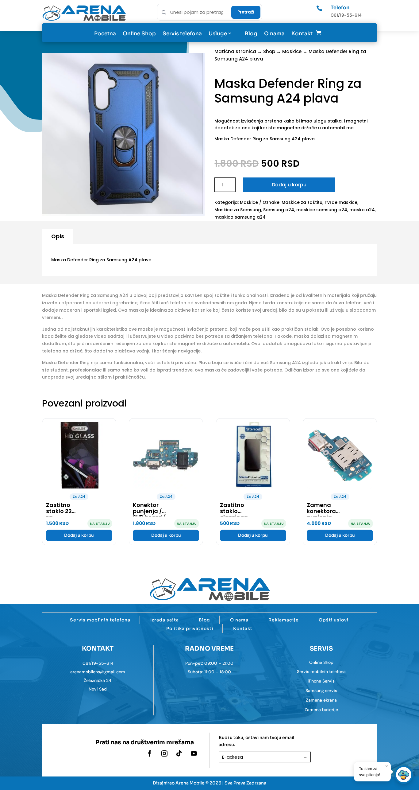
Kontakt (302, 33)
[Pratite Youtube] (194, 753)
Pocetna (105, 33)
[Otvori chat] (403, 774)
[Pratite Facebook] (150, 753)
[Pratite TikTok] (179, 753)
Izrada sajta (164, 620)
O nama (274, 33)
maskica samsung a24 (240, 217)
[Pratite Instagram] (164, 753)
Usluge (218, 33)
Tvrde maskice (341, 202)
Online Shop (139, 33)
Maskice (292, 51)
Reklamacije (283, 620)
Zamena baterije (321, 709)
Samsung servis (321, 690)
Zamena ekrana (321, 700)
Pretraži (245, 12)
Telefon (340, 7)
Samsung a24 (278, 210)
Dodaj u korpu (289, 184)
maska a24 (362, 210)
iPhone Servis (321, 681)
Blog (251, 33)
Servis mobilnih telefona (100, 620)
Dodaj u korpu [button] (79, 535)
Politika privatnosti (189, 628)
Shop (269, 51)
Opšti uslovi (333, 620)
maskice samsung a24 (321, 210)
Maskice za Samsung (237, 210)
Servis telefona (182, 33)
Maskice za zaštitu (302, 202)
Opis (57, 236)
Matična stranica (235, 51)
